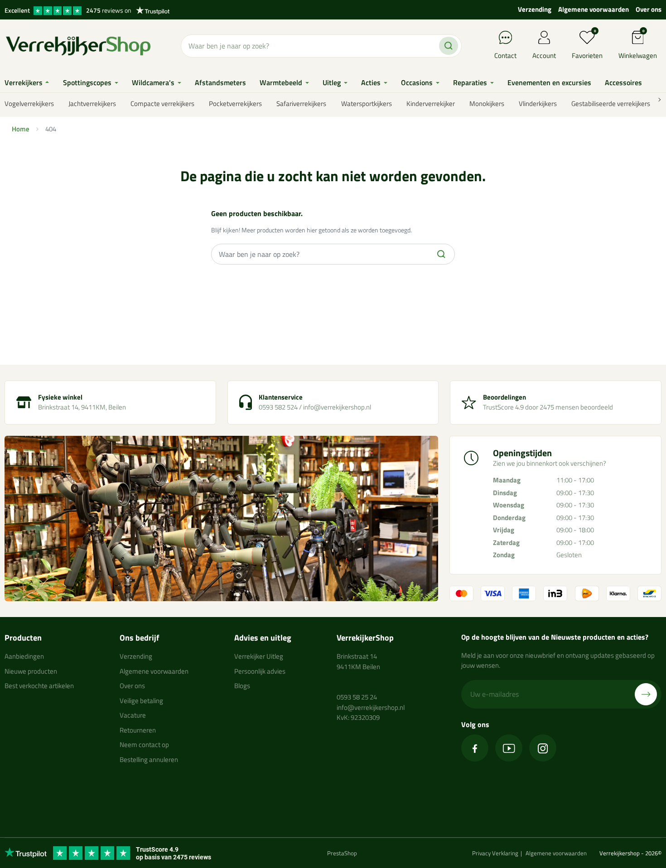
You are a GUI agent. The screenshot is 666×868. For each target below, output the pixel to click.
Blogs (242, 685)
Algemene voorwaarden (593, 9)
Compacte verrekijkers (162, 103)
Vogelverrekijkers (29, 103)
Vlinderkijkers (538, 103)
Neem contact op (144, 744)
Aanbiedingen (24, 656)
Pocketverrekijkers (235, 103)
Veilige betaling (141, 700)
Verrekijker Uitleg (258, 656)
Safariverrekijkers (301, 103)
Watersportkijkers (366, 103)
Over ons (648, 9)
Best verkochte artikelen (39, 685)
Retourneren (138, 730)
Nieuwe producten (31, 671)
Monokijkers (486, 103)
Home (20, 129)
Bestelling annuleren (149, 759)
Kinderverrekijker (430, 103)
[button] (637, 46)
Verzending (534, 9)
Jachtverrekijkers (92, 103)
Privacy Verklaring (495, 853)
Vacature (133, 715)
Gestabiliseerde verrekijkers (610, 103)
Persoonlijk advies (259, 671)
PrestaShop (342, 853)
